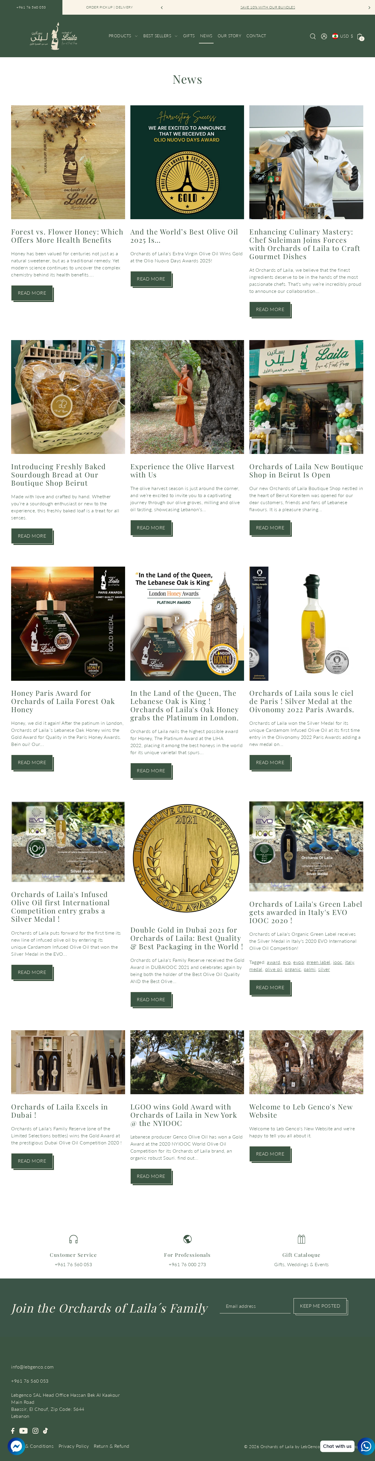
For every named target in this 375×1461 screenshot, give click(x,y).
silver (324, 969)
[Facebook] (12, 1430)
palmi (310, 969)
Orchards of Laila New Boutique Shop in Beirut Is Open (306, 470)
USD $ (346, 35)
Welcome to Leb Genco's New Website (300, 1110)
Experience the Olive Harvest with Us (182, 470)
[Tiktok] (45, 1430)
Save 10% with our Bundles (265, 7)
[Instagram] (35, 1430)
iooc (337, 962)
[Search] (313, 36)
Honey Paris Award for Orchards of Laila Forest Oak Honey (63, 701)
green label (318, 962)
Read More (32, 292)
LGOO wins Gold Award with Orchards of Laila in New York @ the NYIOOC (183, 1115)
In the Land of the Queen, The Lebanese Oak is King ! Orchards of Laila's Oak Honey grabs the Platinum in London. (184, 705)
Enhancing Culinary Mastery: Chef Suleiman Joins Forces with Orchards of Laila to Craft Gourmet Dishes (305, 244)
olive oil (273, 969)
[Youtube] (23, 1430)
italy (349, 962)
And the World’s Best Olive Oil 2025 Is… (184, 235)
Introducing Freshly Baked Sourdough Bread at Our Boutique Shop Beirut (58, 474)
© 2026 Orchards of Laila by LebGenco (282, 1446)
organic (293, 969)
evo (287, 962)
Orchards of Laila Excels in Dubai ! (59, 1110)
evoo (298, 962)
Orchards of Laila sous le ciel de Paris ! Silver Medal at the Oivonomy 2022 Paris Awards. (301, 701)
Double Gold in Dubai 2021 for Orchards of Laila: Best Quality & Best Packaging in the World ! (186, 938)
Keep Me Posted (320, 1305)
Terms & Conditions (32, 1446)
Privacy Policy (74, 1446)
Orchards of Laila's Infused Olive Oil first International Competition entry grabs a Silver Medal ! (60, 906)
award (273, 962)
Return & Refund (111, 1446)
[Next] (369, 7)
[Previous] (162, 7)
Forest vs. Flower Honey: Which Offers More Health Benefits (67, 235)
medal (255, 969)
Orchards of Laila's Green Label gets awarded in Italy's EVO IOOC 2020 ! (306, 912)
